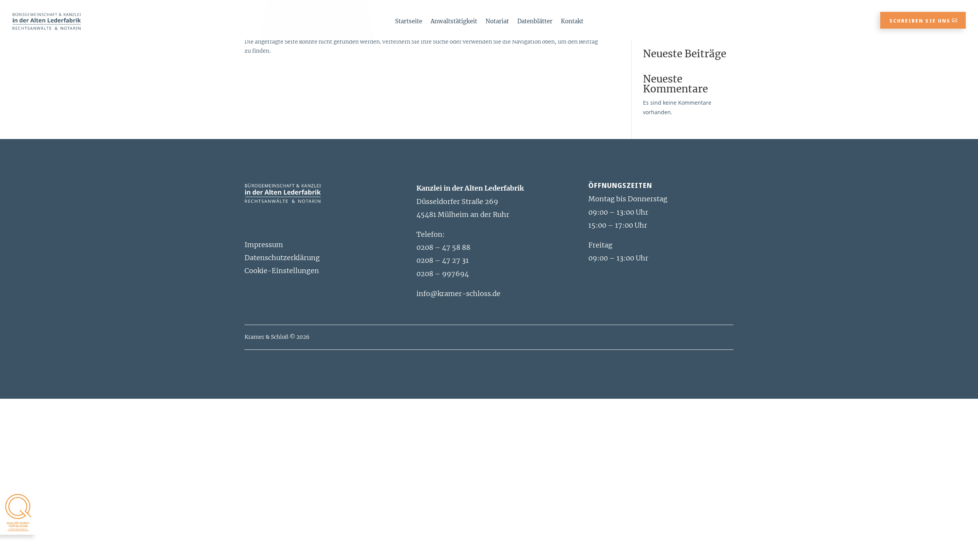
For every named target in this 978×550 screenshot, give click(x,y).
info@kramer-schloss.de (458, 293)
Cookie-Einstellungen (281, 270)
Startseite (408, 22)
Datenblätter (534, 22)
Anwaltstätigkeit (454, 22)
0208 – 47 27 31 (442, 260)
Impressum (263, 244)
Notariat (497, 22)
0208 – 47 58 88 (443, 247)
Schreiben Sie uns (919, 20)
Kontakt (572, 22)
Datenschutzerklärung (282, 257)
